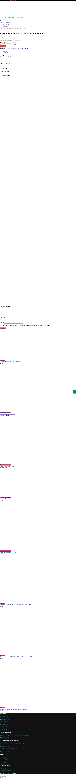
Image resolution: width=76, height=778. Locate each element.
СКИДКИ (5, 26)
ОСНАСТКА (12, 28)
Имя (1, 320)
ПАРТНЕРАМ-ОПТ (5, 768)
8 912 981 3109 (5, 746)
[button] (38, 152)
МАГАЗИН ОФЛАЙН (5, 721)
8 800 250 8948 (12, 0)
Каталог (6, 28)
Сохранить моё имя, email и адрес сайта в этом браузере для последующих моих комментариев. (26, 325)
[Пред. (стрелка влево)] (0, 777)
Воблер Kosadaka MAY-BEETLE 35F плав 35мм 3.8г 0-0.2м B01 (16, 604)
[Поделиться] (3, 776)
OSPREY (26, 28)
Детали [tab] (5, 51)
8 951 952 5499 (5, 751)
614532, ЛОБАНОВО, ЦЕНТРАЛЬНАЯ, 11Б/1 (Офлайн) (14, 735)
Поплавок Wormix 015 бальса (7, 498)
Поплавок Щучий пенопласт (7, 414)
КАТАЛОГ (6, 24)
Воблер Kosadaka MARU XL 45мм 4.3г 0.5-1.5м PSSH (13, 709)
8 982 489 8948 (5, 724)
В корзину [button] (2, 360)
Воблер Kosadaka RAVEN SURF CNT (9, 552)
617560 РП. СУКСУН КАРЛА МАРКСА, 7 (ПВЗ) (12, 748)
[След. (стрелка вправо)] (2, 777)
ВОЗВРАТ (5, 761)
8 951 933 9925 (5, 729)
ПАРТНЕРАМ (3, 726)
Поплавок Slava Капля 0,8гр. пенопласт (10, 361)
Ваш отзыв (3, 317)
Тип (1, 42)
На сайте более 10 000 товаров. (8, 17)
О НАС (5, 757)
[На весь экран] (2, 776)
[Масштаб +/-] (0, 776)
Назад (1, 28)
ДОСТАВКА (6, 762)
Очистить (13, 42)
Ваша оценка (3, 306)
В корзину (3, 45)
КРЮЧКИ (19, 28)
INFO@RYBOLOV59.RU (7, 770)
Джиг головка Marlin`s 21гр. (7, 466)
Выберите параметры (5, 412)
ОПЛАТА (5, 758)
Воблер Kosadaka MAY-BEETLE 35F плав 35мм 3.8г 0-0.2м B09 (16, 657)
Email (2, 322)
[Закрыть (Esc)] (5, 776)
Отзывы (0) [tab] (6, 52)
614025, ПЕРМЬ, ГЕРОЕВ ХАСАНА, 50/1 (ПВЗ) (12, 743)
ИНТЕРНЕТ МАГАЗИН (6, 716)
